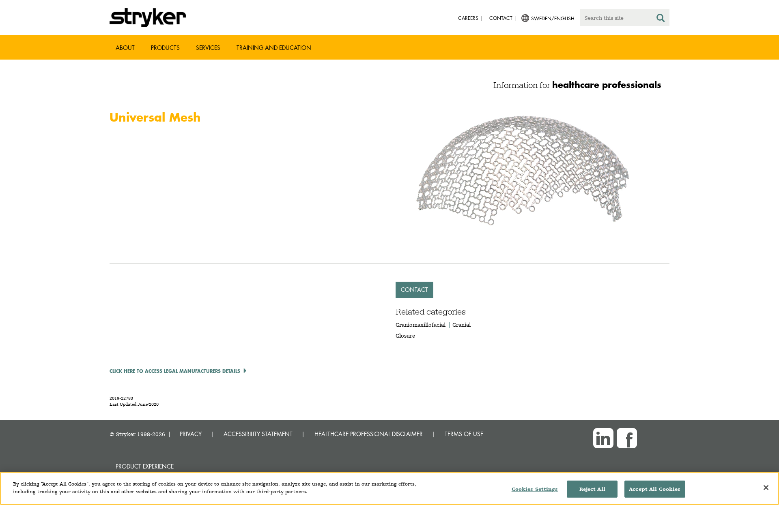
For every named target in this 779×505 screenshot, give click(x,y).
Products (165, 47)
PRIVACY (191, 434)
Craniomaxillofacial (420, 324)
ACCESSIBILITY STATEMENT (258, 434)
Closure (405, 335)
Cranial (461, 324)
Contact (414, 289)
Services (208, 47)
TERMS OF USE (464, 434)
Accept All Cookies (654, 489)
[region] (389, 488)
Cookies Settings (535, 489)
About (125, 47)
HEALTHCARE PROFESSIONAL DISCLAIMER (368, 434)
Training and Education (274, 47)
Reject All (592, 489)
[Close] (766, 487)
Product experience (145, 466)
